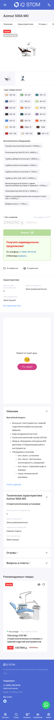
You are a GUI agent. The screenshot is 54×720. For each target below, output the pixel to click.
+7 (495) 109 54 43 (27, 252)
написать (22, 256)
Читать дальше (13, 484)
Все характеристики (12, 306)
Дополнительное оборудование (16, 141)
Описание (8, 24)
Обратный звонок (10, 688)
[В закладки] (43, 584)
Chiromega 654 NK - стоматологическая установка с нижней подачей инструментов (24, 638)
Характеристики (25, 24)
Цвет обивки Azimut (13, 90)
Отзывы (43, 24)
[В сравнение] (39, 584)
